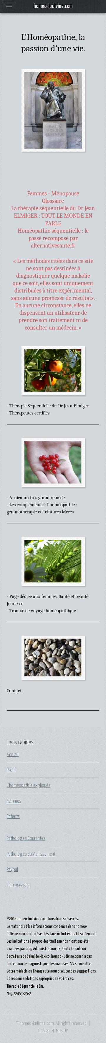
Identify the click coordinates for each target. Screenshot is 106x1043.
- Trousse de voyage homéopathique (41, 610)
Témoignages (18, 885)
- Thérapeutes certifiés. (28, 413)
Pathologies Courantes (26, 838)
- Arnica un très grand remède (36, 497)
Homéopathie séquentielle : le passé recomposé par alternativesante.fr (53, 238)
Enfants (13, 816)
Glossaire (53, 200)
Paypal (12, 869)
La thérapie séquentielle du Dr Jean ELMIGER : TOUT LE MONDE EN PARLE (53, 216)
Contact (14, 690)
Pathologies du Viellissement (31, 854)
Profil (11, 770)
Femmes (14, 801)
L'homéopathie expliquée (28, 785)
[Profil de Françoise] (53, 110)
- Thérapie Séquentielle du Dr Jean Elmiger (47, 406)
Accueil (13, 754)
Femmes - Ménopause (53, 193)
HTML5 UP (60, 1030)
